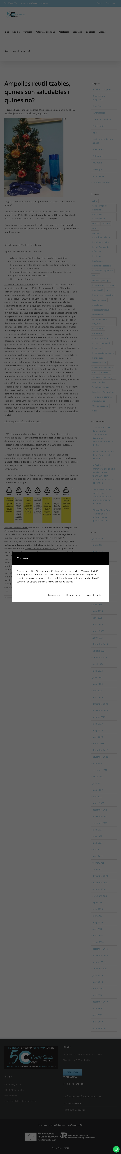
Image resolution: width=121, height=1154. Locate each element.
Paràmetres (54, 595)
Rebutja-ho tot (73, 595)
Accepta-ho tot (94, 595)
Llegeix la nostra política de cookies (55, 581)
